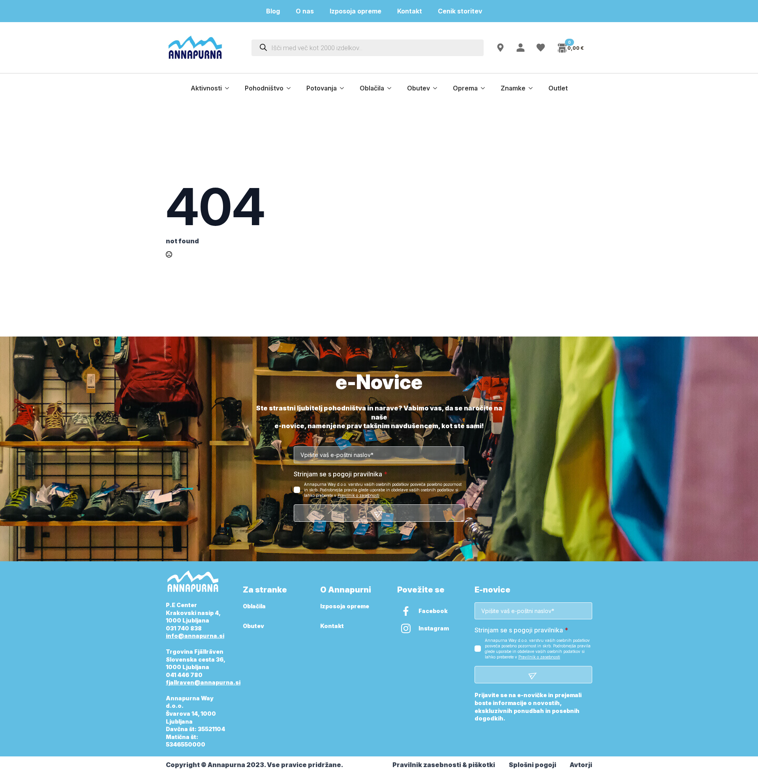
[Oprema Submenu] (485, 88)
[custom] (406, 611)
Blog (273, 11)
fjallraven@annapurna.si (203, 682)
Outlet (558, 88)
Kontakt (409, 11)
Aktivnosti (206, 88)
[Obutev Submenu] (437, 88)
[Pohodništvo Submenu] (290, 88)
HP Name (175, 382)
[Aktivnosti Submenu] (229, 88)
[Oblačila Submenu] (391, 88)
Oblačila (372, 88)
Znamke (513, 88)
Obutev (418, 88)
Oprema (465, 88)
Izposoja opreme (355, 11)
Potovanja (321, 88)
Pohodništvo (264, 88)
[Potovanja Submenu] (344, 88)
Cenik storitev (465, 11)
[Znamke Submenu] (532, 88)
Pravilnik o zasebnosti (358, 495)
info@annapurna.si (195, 635)
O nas (305, 11)
